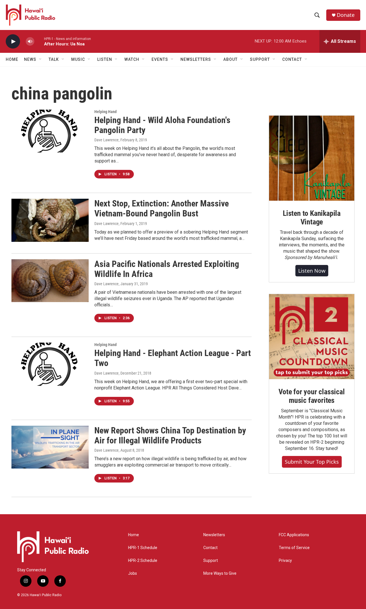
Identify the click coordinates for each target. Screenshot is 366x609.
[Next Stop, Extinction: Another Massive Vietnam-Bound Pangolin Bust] (50, 220)
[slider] (39, 41)
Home (12, 59)
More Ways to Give (219, 573)
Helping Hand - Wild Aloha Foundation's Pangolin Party (162, 125)
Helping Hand (105, 111)
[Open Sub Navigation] (40, 59)
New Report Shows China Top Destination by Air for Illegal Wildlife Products (170, 435)
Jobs (132, 573)
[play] (12, 41)
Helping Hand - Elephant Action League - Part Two (172, 358)
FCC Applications (294, 535)
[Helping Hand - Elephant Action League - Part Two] (50, 364)
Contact (210, 548)
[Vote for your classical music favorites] (311, 336)
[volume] (30, 41)
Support (210, 560)
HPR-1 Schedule (142, 548)
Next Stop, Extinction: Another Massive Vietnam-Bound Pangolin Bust (161, 208)
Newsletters (214, 535)
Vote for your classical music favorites (312, 396)
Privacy (285, 560)
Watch (131, 59)
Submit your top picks (312, 461)
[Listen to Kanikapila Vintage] (311, 158)
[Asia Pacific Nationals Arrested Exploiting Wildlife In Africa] (50, 280)
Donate (346, 15)
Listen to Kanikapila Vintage (312, 217)
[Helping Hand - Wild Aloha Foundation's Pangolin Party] (50, 131)
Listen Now (311, 270)
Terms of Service (294, 548)
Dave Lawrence (106, 140)
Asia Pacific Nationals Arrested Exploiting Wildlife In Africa (166, 269)
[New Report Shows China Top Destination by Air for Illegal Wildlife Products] (50, 447)
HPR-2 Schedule (142, 560)
